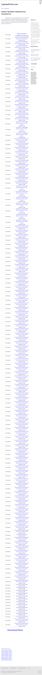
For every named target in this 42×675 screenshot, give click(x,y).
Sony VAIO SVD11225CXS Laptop (22, 584)
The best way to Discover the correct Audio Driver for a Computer (36, 51)
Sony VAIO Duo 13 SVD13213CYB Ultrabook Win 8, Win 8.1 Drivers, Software (22, 221)
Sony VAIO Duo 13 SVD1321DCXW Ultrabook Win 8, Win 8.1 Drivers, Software (22, 193)
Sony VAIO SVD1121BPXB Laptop (22, 607)
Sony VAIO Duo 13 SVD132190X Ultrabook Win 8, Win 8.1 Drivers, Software (22, 187)
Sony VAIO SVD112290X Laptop (21, 534)
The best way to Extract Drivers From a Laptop (35, 55)
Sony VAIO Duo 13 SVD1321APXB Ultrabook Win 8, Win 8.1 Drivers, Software (22, 129)
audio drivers (33, 72)
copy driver (33, 76)
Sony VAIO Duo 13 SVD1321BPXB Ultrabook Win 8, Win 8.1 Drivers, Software (22, 134)
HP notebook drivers (13, 668)
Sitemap (14, 672)
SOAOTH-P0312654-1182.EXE (6, 657)
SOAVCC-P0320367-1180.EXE (6, 651)
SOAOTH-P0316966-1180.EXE (6, 655)
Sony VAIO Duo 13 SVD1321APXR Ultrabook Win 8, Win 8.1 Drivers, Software (22, 123)
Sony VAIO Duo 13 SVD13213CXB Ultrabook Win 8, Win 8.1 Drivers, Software (22, 199)
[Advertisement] (14, 9)
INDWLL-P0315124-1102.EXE (6, 658)
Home (2, 8)
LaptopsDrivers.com (9, 4)
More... (29, 668)
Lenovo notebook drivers (22, 668)
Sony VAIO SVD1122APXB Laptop (22, 590)
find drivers (33, 79)
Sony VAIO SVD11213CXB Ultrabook (22, 616)
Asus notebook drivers (4, 668)
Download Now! (15, 630)
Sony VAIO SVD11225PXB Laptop (22, 593)
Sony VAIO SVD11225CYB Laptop (22, 596)
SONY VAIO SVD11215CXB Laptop (22, 613)
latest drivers (33, 83)
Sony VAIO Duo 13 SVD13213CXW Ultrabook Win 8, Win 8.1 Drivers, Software (22, 204)
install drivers (33, 81)
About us (6, 672)
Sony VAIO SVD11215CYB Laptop (22, 610)
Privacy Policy (10, 672)
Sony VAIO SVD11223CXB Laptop (22, 604)
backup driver (33, 74)
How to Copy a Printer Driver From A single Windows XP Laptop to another (36, 59)
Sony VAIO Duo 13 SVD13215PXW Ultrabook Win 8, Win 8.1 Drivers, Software (22, 210)
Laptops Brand (6, 8)
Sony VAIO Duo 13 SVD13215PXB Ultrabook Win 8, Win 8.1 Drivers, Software (22, 216)
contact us (32, 42)
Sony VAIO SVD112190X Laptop (21, 587)
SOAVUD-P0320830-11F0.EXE (6, 654)
